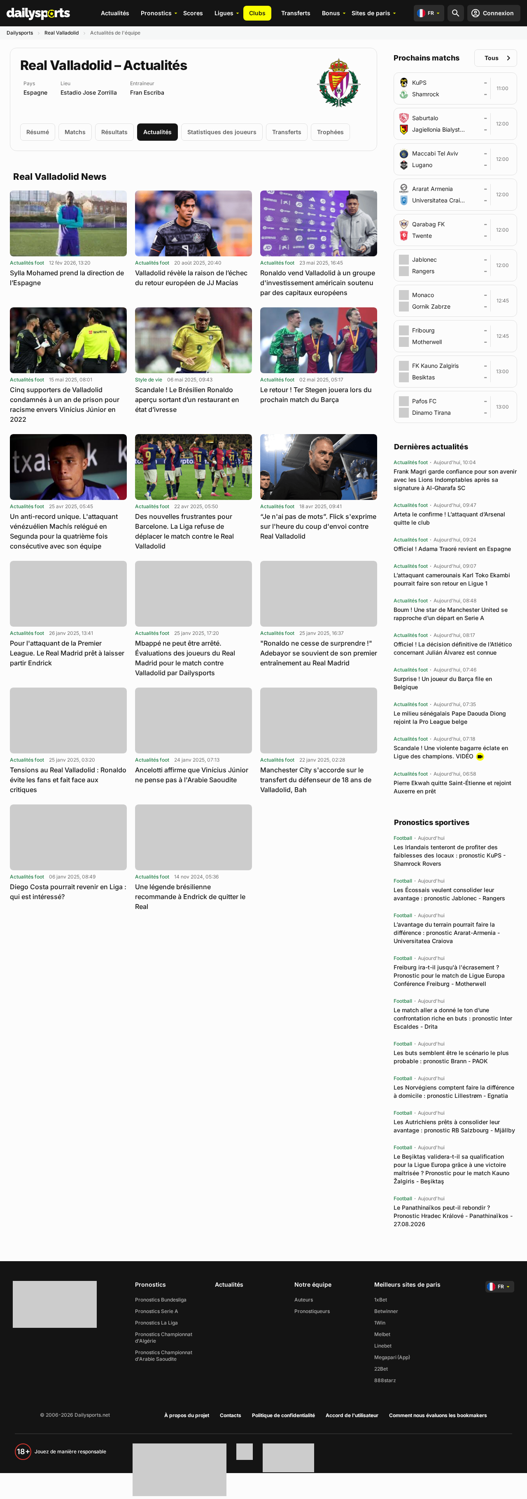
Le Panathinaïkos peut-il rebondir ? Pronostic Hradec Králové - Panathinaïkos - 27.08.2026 (453, 1215)
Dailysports (20, 33)
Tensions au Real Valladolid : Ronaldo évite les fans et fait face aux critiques (68, 780)
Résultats (114, 131)
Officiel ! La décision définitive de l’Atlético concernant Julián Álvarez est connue (453, 648)
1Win (379, 1323)
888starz (385, 1380)
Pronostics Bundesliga (161, 1300)
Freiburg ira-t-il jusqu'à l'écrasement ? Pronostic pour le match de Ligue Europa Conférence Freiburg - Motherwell (449, 975)
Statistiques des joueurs (222, 131)
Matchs (75, 131)
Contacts (230, 1415)
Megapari (385, 1357)
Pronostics (156, 12)
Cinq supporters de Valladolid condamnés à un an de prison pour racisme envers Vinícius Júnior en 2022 (64, 404)
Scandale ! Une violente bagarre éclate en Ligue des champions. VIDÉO (451, 752)
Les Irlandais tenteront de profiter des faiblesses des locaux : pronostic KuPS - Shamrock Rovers (450, 855)
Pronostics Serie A (156, 1311)
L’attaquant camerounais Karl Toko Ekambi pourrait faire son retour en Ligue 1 (452, 579)
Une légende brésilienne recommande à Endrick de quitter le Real (190, 897)
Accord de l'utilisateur (352, 1415)
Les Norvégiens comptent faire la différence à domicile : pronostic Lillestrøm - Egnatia (454, 1091)
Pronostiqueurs (312, 1311)
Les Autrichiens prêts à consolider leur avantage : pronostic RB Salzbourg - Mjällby (454, 1126)
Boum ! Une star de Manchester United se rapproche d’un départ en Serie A (451, 613)
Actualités (115, 12)
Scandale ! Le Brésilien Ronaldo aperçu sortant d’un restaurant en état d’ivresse (187, 400)
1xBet (380, 1300)
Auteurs (303, 1300)
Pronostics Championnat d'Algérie (163, 1337)
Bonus (331, 12)
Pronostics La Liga (156, 1323)
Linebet (383, 1346)
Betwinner (386, 1311)
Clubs (257, 12)
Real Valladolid (61, 33)
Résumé (37, 131)
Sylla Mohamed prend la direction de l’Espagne (67, 278)
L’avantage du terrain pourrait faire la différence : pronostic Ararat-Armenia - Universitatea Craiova (447, 932)
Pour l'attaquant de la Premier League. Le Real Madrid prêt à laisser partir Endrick (67, 653)
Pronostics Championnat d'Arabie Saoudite (163, 1355)
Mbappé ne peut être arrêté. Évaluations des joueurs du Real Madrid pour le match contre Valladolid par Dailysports (185, 658)
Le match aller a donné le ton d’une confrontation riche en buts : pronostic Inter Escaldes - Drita (453, 1018)
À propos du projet (186, 1415)
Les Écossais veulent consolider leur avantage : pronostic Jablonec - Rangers (449, 894)
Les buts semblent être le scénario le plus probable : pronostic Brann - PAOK (451, 1056)
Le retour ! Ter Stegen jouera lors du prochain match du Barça (316, 395)
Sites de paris (371, 12)
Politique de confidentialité (283, 1415)
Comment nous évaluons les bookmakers (438, 1415)
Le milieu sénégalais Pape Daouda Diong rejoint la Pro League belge (450, 717)
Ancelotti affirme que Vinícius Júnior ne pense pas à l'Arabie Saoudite (191, 775)
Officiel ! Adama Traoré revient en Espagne (452, 548)
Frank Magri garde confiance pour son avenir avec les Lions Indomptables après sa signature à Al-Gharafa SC (455, 479)
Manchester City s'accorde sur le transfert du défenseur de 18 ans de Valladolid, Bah (315, 780)
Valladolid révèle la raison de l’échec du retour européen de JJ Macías (191, 278)
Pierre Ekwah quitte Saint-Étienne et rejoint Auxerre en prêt (452, 787)
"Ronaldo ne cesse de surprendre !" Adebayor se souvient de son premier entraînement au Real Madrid (318, 653)
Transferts (295, 12)
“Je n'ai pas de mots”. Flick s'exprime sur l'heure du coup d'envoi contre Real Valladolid (318, 526)
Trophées (330, 131)
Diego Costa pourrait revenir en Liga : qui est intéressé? (68, 892)
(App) (403, 1357)
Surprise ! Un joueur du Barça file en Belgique (443, 682)
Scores (193, 12)
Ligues (224, 12)
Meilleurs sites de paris (407, 1284)
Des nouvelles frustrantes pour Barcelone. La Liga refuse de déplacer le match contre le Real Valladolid (184, 531)
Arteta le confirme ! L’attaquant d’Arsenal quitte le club (449, 518)
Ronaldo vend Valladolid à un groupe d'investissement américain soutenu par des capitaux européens (317, 283)
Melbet (382, 1334)
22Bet (381, 1369)
